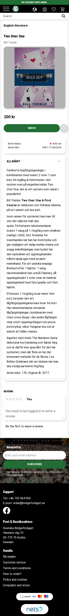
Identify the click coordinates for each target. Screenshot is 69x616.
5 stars (20, 399)
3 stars (13, 399)
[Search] (64, 16)
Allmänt (13, 161)
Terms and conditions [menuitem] (17, 568)
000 (28, 498)
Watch (32, 128)
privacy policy (16, 475)
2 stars (10, 399)
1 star (7, 399)
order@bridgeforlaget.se (29, 503)
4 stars (17, 399)
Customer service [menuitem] (14, 562)
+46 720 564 (16, 498)
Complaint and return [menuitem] (16, 585)
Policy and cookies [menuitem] (15, 579)
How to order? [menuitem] (12, 574)
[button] (6, 9)
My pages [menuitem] (9, 556)
